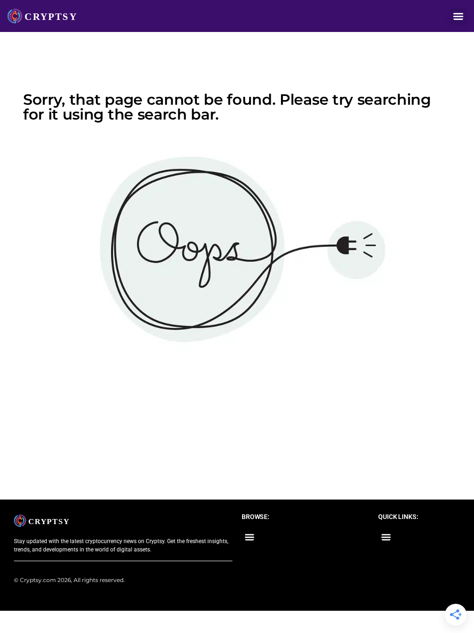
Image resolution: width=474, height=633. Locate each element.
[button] (458, 16)
